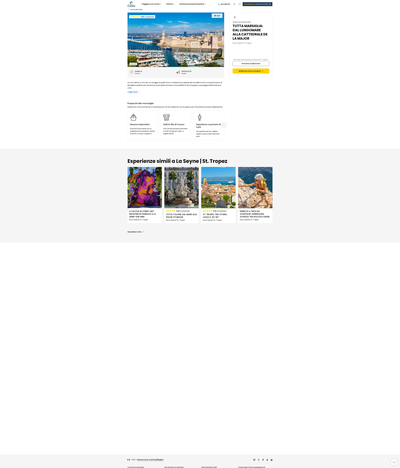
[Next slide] (224, 125)
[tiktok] (267, 460)
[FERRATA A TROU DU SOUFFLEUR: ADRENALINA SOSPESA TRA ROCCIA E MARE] (255, 195)
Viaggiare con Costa (150, 4)
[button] (240, 4)
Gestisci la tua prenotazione (191, 4)
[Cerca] (234, 4)
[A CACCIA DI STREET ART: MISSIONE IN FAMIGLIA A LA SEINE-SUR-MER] (145, 195)
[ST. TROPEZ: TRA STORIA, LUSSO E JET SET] (218, 195)
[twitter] (259, 460)
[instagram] (254, 460)
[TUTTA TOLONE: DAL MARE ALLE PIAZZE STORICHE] (181, 195)
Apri (218, 16)
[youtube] (271, 460)
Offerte (169, 4)
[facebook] (263, 460)
